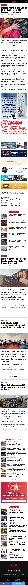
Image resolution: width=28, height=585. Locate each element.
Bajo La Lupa (15, 574)
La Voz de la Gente (7, 574)
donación (21, 193)
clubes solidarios (14, 193)
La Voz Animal (21, 574)
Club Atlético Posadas (17, 192)
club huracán (5, 193)
